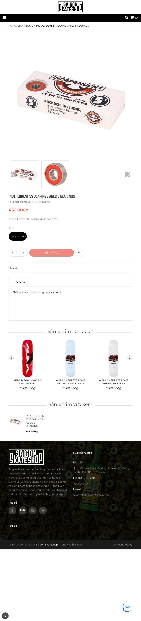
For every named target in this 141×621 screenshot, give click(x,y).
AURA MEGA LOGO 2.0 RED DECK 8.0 (27, 382)
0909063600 (81, 483)
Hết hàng (51, 252)
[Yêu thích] (79, 253)
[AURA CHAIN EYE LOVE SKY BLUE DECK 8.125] (70, 358)
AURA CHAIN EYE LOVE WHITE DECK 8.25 (113, 382)
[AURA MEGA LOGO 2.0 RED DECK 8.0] (27, 358)
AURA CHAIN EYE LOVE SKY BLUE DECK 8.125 (70, 382)
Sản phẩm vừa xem (70, 404)
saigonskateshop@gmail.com (91, 495)
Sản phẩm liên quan (70, 331)
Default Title (18, 236)
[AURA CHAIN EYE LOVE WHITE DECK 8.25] (113, 358)
